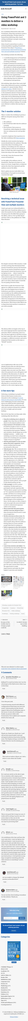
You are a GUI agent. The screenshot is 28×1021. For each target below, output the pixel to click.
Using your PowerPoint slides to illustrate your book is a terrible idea (18, 584)
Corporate (4, 981)
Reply (3, 688)
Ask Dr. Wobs (4, 975)
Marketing (4, 986)
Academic (4, 971)
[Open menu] (26, 9)
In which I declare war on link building (22, 623)
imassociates (10, 890)
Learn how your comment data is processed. (14, 668)
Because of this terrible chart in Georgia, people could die (5, 623)
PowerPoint (20, 608)
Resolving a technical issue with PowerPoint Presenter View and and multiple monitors (13, 49)
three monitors (20, 138)
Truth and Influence (7, 1002)
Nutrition (4, 992)
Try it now (20, 4)
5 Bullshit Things (6, 967)
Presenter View (6, 610)
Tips (2, 14)
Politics (3, 994)
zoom (22, 613)
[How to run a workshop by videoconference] (6, 579)
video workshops (15, 610)
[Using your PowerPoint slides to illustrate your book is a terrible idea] (18, 579)
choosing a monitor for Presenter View (11, 605)
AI (1, 973)
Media (3, 988)
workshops (5, 613)
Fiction (3, 983)
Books (3, 977)
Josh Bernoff (6, 28)
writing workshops (14, 613)
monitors (12, 608)
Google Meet (5, 608)
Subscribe (21, 918)
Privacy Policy (14, 1017)
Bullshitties (4, 979)
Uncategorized (5, 1004)
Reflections (4, 998)
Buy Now (14, 962)
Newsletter (4, 990)
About (3, 969)
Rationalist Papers (6, 996)
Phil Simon (10, 696)
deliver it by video (6, 89)
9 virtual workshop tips (6, 596)
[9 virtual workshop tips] (6, 593)
